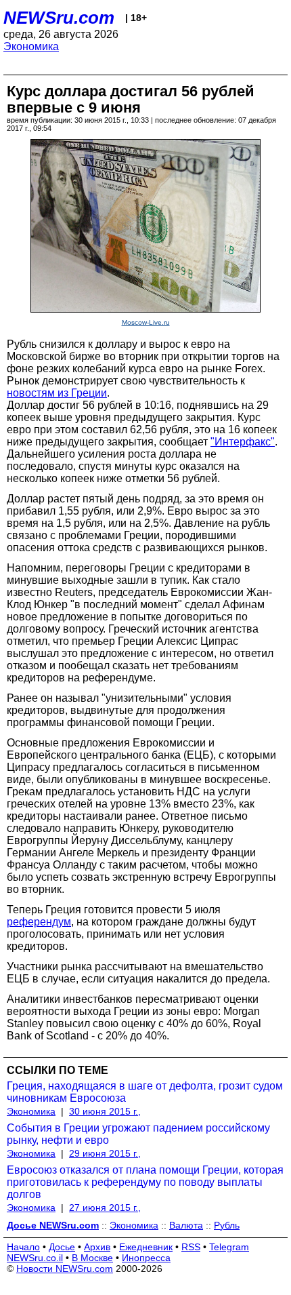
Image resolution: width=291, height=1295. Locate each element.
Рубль (227, 1225)
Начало (23, 1246)
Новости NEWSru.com (64, 1268)
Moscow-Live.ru (146, 322)
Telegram (229, 1246)
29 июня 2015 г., (105, 1153)
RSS (190, 1246)
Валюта (186, 1225)
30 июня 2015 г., (105, 1111)
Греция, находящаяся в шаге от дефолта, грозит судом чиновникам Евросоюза (145, 1092)
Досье (62, 1246)
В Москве (92, 1257)
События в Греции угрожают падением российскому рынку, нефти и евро (138, 1134)
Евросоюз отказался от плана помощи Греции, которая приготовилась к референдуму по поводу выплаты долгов (145, 1182)
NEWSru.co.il (35, 1257)
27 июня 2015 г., (105, 1207)
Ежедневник (146, 1246)
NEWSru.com (58, 17)
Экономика (31, 46)
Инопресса (146, 1257)
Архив (97, 1246)
